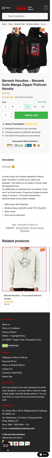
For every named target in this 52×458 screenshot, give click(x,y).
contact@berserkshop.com (21, 428)
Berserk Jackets (37, 228)
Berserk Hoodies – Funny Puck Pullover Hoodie (23, 297)
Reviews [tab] (8, 167)
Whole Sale (7, 376)
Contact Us (7, 369)
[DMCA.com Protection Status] (10, 346)
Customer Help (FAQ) (12, 372)
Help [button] (45, 455)
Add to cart (31, 115)
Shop (10, 24)
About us (6, 324)
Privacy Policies (9, 332)
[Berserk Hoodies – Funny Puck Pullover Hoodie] (24, 269)
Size (4, 102)
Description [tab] (8, 160)
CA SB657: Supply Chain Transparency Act (21, 339)
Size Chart (42, 102)
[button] (5, 106)
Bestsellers (25, 231)
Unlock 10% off (5, 445)
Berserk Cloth (19, 24)
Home (4, 24)
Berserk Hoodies (32, 24)
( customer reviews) (24, 97)
